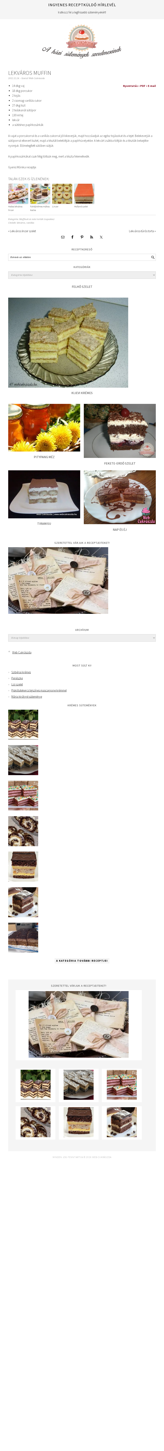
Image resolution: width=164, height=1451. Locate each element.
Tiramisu (44, 524)
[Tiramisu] (44, 517)
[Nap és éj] (120, 523)
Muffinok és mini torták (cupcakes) (36, 219)
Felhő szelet (82, 287)
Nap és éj (120, 530)
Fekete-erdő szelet (120, 463)
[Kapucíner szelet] (23, 916)
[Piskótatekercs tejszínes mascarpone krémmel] (23, 845)
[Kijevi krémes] (68, 386)
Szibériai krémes (21, 672)
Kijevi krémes (82, 393)
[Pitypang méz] (44, 450)
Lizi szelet (17, 684)
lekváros (21, 223)
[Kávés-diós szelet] (23, 951)
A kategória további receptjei (82, 960)
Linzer (55, 206)
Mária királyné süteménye (26, 696)
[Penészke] (23, 774)
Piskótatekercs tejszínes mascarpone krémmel (39, 690)
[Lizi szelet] (23, 809)
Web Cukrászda (82, 39)
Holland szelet (81, 206)
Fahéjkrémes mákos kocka (40, 208)
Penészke (17, 678)
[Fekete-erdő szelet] (120, 457)
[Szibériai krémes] (23, 739)
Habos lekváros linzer (15, 208)
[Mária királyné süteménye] (23, 880)
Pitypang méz (44, 457)
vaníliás (30, 223)
